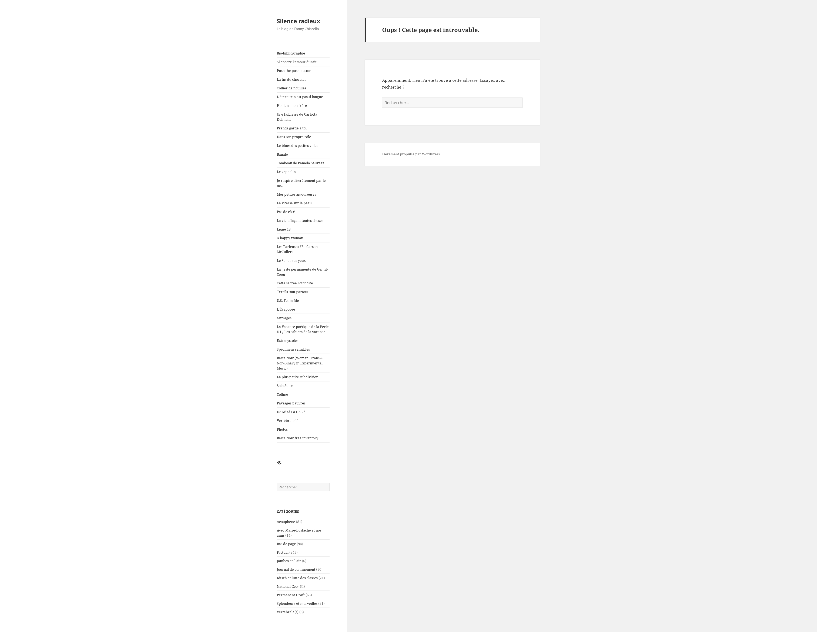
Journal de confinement (296, 569)
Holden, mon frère (292, 105)
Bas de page (286, 544)
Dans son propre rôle (294, 137)
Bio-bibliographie (291, 53)
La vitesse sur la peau (294, 203)
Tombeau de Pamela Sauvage (300, 163)
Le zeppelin (286, 171)
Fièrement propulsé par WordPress (411, 154)
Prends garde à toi (292, 128)
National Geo (287, 586)
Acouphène (286, 521)
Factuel (283, 552)
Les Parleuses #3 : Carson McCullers (297, 249)
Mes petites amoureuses (296, 194)
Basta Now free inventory (297, 438)
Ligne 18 (284, 229)
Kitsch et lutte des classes (297, 578)
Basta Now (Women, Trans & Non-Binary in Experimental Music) (300, 363)
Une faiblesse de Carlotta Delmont (297, 117)
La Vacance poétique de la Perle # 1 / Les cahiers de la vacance (303, 329)
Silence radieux (298, 21)
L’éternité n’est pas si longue (300, 97)
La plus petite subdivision (297, 377)
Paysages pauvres (291, 403)
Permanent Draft (291, 595)
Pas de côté (286, 211)
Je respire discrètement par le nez (301, 183)
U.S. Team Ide (288, 300)
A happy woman (290, 238)
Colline (282, 394)
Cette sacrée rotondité (295, 283)
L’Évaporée (286, 309)
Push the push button (294, 70)
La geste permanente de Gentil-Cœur (302, 272)
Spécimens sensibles (293, 349)
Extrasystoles (287, 340)
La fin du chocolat (291, 79)
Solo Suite (285, 385)
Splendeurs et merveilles (297, 603)
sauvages (284, 318)
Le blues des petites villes (297, 145)
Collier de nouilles (291, 88)
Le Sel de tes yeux (291, 260)
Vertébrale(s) (288, 420)
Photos (282, 429)
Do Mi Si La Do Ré (291, 412)
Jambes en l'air (289, 561)
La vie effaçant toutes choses (300, 220)
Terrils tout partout (293, 291)
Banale (282, 154)
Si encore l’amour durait (297, 62)
